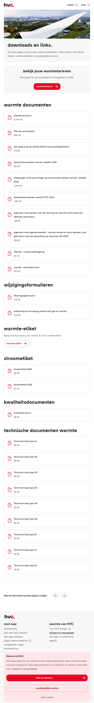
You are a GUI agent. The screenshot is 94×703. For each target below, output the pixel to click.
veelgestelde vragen (14, 644)
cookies (16, 668)
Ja (55, 596)
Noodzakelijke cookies (47, 688)
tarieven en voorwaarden (61, 632)
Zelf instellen (47, 697)
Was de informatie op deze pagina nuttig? (25, 595)
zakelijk (53, 640)
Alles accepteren (44, 677)
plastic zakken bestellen (16, 640)
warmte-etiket (13, 343)
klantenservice (11, 648)
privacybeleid (30, 668)
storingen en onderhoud (61, 636)
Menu (83, 5)
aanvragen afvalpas (13, 636)
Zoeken (70, 5)
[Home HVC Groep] (9, 4)
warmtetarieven (44, 86)
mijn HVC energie (58, 628)
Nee (64, 596)
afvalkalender (10, 628)
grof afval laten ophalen (15, 632)
